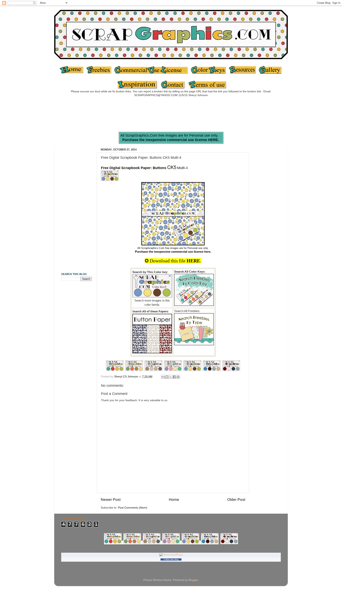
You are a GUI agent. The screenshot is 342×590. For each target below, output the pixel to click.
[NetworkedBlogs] (171, 554)
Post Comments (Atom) (132, 507)
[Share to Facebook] (174, 377)
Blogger (193, 580)
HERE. (213, 140)
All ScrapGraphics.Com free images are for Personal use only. (173, 248)
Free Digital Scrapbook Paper (126, 168)
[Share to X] (171, 377)
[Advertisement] (171, 116)
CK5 (171, 167)
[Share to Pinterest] (178, 377)
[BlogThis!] (167, 377)
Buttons (159, 168)
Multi (181, 168)
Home (174, 499)
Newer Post (111, 499)
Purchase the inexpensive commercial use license (164, 140)
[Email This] (163, 377)
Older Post (236, 499)
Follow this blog (171, 559)
